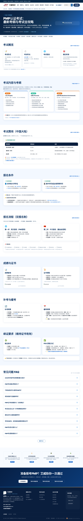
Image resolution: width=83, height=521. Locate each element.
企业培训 (54, 494)
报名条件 (23, 36)
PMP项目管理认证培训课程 (18, 8)
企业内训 (32, 5)
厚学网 (14, 514)
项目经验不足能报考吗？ (12, 396)
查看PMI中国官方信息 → (75, 45)
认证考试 (37, 5)
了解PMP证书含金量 (58, 481)
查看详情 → (23, 69)
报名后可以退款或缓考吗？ (12, 415)
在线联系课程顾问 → (7, 508)
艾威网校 (10, 514)
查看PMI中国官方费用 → (75, 132)
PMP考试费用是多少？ (11, 433)
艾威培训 (10, 8)
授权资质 (42, 5)
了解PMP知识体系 (46, 481)
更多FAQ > (41, 441)
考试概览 (5, 36)
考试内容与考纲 (11, 36)
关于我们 (48, 518)
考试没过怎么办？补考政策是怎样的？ (16, 409)
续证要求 (45, 36)
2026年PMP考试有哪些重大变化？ (15, 378)
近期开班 (27, 5)
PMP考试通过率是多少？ (12, 384)
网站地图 (53, 518)
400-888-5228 (6, 504)
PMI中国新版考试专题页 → (14, 117)
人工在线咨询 (42, 499)
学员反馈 (47, 5)
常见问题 (51, 36)
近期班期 (28, 497)
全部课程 (28, 494)
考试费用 (18, 36)
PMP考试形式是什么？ (11, 427)
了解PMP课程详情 (34, 481)
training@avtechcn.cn (8, 506)
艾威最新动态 (55, 503)
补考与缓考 (40, 36)
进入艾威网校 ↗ (59, 5)
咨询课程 (77, 5)
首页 (18, 5)
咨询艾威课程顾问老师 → (55, 202)
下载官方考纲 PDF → (76, 83)
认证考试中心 (42, 494)
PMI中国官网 (26, 31)
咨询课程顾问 (23, 481)
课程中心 (22, 5)
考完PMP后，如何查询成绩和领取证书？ (17, 421)
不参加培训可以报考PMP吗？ (13, 390)
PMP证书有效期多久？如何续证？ (15, 402)
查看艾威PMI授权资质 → (52, 200)
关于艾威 (51, 5)
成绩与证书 (34, 36)
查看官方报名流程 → (10, 160)
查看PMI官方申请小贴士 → (75, 176)
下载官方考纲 (33, 31)
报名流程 (28, 36)
